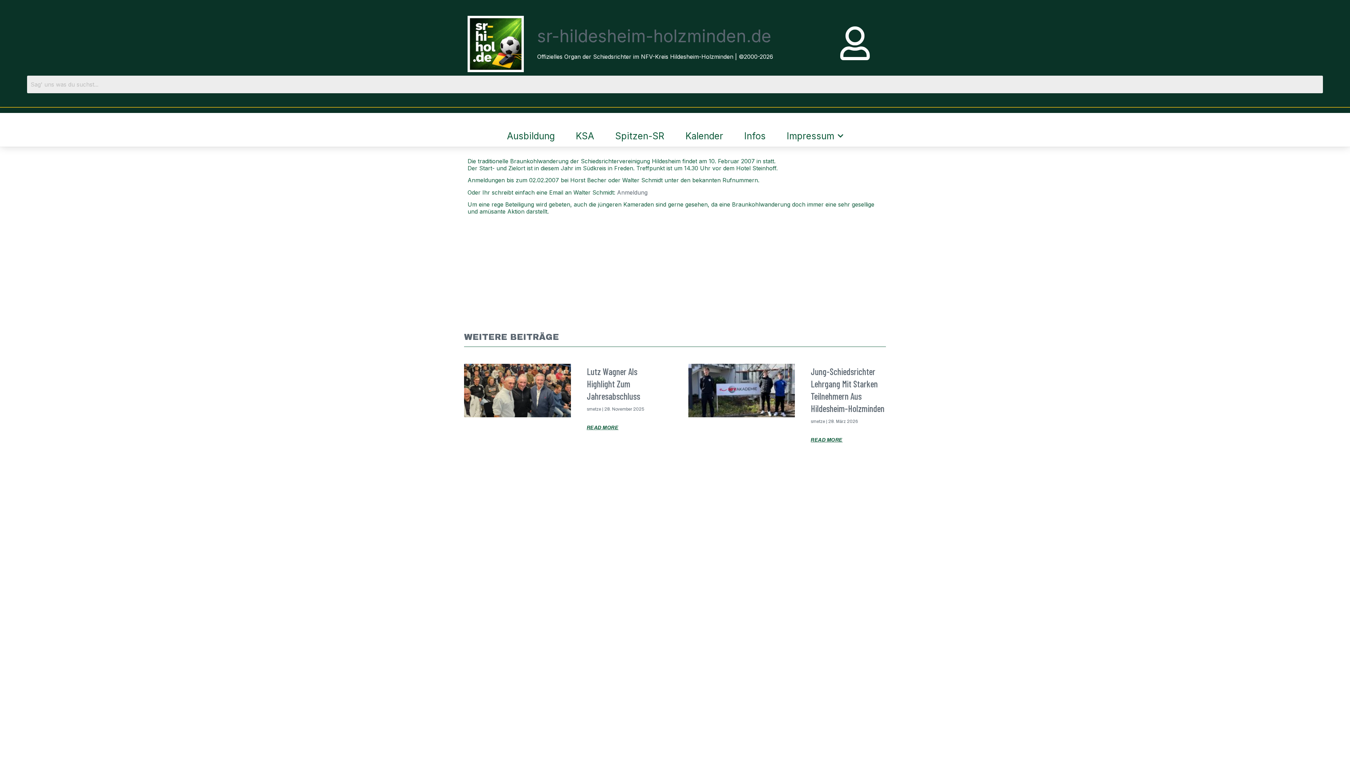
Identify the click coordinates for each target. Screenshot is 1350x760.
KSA (585, 136)
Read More (603, 427)
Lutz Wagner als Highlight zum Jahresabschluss (613, 383)
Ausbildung (531, 136)
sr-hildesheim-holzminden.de (654, 36)
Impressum (810, 136)
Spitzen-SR (639, 136)
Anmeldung (632, 192)
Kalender (704, 136)
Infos (755, 136)
